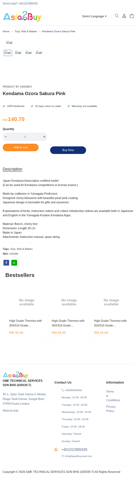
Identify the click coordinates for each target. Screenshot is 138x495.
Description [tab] (12, 169)
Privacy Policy (109, 409)
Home (6, 31)
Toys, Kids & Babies (26, 31)
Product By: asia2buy (17, 86)
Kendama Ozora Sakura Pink (34, 93)
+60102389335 (73, 449)
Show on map (10, 410)
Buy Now (68, 150)
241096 (14, 253)
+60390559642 (73, 390)
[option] (28, 43)
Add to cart (20, 147)
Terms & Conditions (109, 396)
